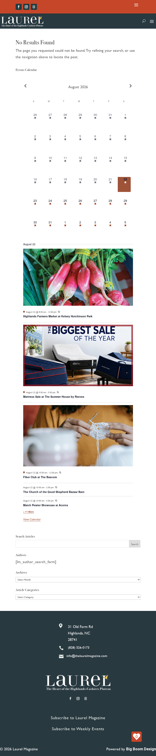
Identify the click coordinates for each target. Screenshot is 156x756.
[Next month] (130, 86)
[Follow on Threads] (34, 7)
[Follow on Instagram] (26, 7)
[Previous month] (25, 86)
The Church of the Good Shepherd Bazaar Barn (53, 492)
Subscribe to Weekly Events (78, 729)
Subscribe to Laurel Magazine (78, 718)
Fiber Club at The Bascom (40, 477)
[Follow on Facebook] (19, 7)
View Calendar (32, 519)
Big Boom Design (141, 749)
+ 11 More (28, 511)
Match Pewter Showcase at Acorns (45, 505)
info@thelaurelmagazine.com (86, 655)
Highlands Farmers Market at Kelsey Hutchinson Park (57, 316)
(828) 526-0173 (78, 647)
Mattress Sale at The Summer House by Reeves (53, 396)
